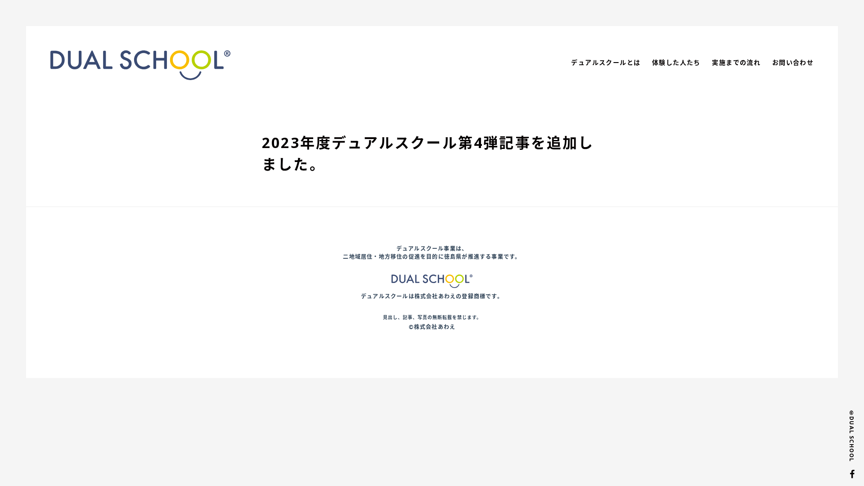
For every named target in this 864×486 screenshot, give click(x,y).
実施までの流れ (736, 62)
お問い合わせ (793, 62)
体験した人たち (676, 62)
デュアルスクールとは (605, 62)
